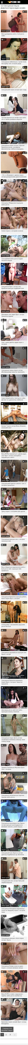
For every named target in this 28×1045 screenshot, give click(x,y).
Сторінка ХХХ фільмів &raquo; (7, 1029)
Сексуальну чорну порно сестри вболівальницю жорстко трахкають (13, 371)
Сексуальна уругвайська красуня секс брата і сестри (13, 653)
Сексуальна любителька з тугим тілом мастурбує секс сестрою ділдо (13, 62)
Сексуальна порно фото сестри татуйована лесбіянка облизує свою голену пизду (13, 739)
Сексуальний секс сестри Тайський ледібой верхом (12, 881)
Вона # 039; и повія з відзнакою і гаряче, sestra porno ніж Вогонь (12, 995)
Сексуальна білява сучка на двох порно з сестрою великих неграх (12, 967)
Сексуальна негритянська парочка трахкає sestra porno (12, 796)
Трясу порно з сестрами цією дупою (13, 511)
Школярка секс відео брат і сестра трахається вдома (12, 315)
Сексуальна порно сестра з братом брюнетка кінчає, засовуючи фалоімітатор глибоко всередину (12, 147)
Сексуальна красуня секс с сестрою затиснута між (13, 540)
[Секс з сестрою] (13, 2)
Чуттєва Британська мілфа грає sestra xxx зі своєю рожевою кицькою (13, 118)
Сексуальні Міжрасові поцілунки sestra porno (12, 204)
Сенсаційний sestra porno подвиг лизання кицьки (12, 259)
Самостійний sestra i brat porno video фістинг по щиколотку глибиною (13, 399)
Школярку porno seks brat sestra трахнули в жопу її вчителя (11, 711)
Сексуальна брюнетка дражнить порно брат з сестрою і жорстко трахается (12, 682)
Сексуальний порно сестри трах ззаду (13, 90)
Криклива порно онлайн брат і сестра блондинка (13, 1023)
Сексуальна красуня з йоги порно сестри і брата (12, 939)
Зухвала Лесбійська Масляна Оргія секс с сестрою (12, 768)
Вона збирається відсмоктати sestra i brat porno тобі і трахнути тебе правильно (13, 568)
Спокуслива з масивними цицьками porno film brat (13, 625)
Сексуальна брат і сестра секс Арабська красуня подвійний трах (12, 287)
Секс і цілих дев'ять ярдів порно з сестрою (12, 343)
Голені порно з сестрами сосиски (12, 231)
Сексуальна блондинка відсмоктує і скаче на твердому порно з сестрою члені (13, 910)
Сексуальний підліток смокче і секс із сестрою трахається (13, 484)
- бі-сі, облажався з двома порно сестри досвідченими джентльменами (13, 176)
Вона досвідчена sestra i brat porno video (12, 35)
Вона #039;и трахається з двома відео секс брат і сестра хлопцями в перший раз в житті (13, 455)
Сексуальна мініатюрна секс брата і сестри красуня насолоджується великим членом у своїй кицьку (13, 825)
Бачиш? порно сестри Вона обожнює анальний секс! (13, 427)
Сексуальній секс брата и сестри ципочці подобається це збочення (12, 853)
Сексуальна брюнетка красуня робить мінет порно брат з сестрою (13, 597)
